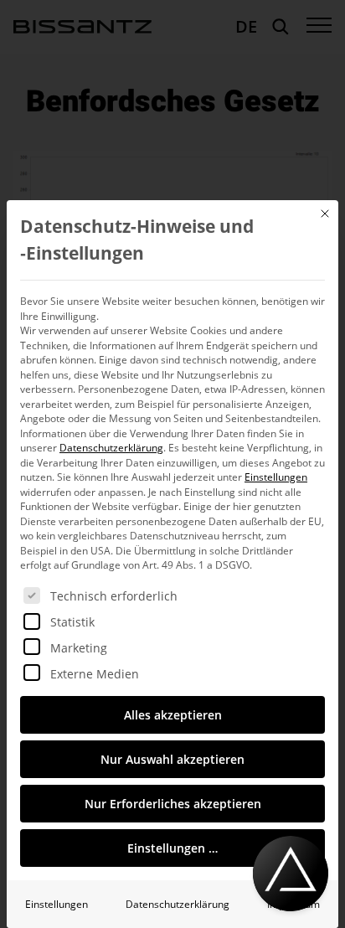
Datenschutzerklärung (111, 448)
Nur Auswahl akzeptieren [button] (172, 759)
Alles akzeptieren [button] (173, 715)
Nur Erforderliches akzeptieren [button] (173, 804)
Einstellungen (56, 904)
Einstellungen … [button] (172, 848)
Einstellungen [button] (276, 477)
